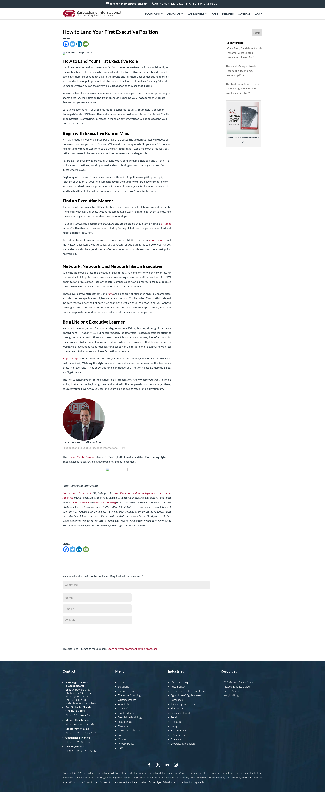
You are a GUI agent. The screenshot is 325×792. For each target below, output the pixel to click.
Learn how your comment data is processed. (132, 648)
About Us (173, 13)
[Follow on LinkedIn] (167, 764)
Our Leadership (127, 713)
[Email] (86, 44)
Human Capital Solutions (82, 457)
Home (121, 682)
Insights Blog (231, 695)
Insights (228, 13)
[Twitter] (72, 44)
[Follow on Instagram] (175, 764)
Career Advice (231, 691)
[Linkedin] (79, 44)
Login (258, 13)
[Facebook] (66, 44)
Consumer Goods (181, 713)
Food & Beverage (180, 730)
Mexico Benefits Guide (236, 686)
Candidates (196, 13)
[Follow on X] (158, 764)
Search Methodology (130, 717)
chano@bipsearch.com (85, 703)
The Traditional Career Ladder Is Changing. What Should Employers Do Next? (243, 88)
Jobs (215, 13)
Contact (244, 13)
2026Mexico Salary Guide (238, 682)
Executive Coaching (129, 695)
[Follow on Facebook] (149, 764)
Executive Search (127, 691)
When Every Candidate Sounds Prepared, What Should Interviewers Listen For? (244, 52)
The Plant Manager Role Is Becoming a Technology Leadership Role (241, 70)
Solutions (152, 13)
